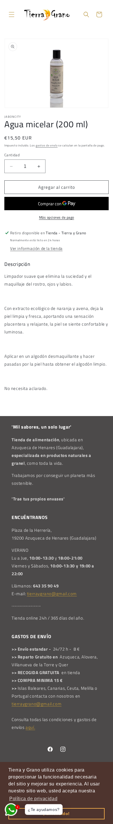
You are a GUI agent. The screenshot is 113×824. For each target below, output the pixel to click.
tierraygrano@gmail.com (52, 593)
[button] (11, 14)
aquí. (30, 727)
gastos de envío (47, 145)
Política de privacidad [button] (33, 798)
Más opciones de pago (56, 217)
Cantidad (12, 155)
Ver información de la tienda (36, 248)
